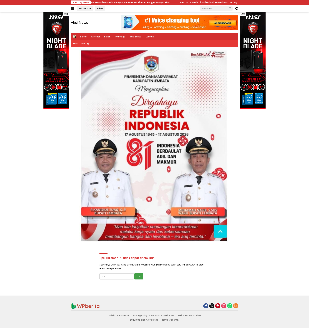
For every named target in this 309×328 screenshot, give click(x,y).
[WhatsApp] (229, 306)
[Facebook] (205, 306)
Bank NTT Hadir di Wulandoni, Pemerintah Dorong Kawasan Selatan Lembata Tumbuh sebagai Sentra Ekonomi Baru (220, 2)
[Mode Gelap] (236, 8)
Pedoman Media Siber (189, 315)
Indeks (100, 8)
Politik (107, 36)
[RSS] (235, 306)
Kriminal (95, 36)
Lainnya (150, 36)
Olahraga (120, 36)
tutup (66, 14)
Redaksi (155, 315)
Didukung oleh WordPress (144, 319)
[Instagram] (223, 306)
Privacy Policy (140, 315)
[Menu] (73, 8)
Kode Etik (124, 315)
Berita (83, 36)
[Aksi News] (85, 305)
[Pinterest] (217, 306)
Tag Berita (135, 36)
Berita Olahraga (81, 43)
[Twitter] (211, 306)
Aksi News (79, 22)
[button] (230, 8)
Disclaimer (168, 315)
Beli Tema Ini (85, 8)
